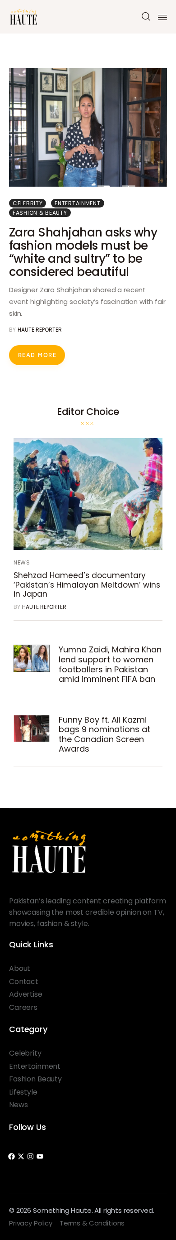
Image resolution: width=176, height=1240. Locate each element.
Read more (37, 355)
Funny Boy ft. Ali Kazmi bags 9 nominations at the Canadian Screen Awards (104, 734)
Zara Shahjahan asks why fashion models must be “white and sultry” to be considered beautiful (83, 252)
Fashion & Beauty (40, 213)
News (22, 562)
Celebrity (27, 203)
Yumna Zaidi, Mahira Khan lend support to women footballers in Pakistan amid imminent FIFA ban (110, 664)
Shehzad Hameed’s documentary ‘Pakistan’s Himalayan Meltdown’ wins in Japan (87, 584)
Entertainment (77, 203)
